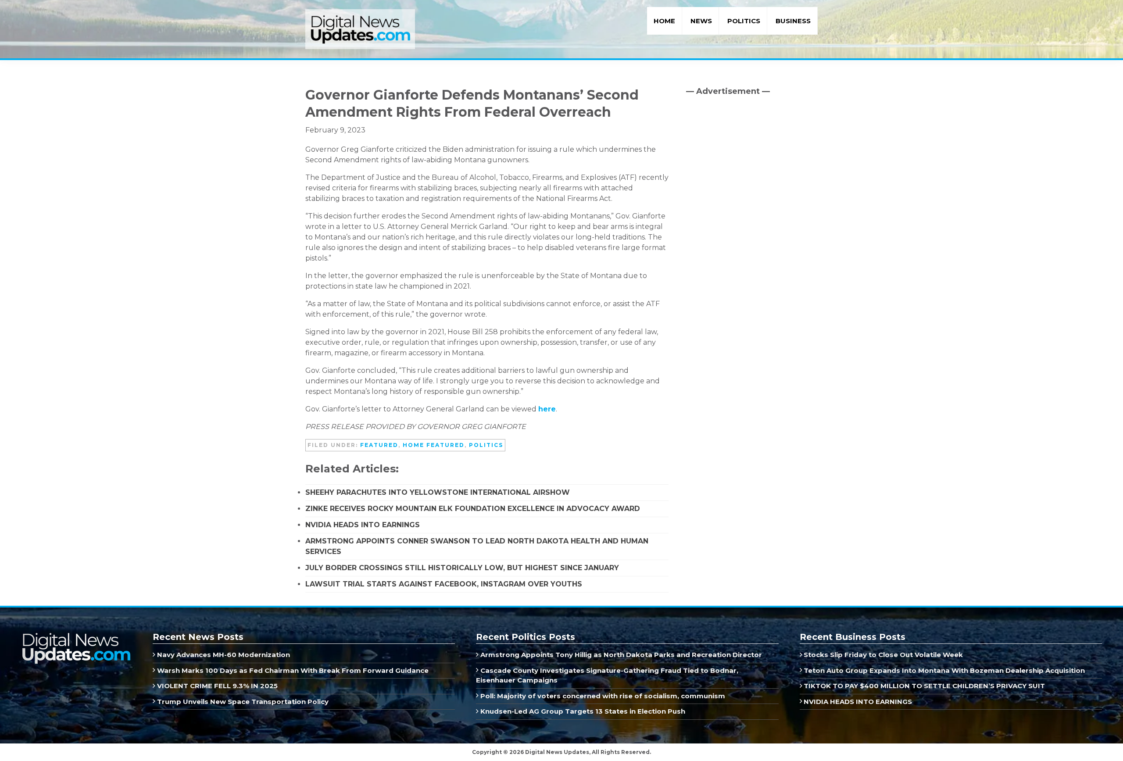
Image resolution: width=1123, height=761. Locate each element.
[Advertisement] (752, 177)
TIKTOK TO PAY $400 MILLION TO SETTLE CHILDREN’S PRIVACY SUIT (923, 686)
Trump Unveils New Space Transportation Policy (242, 701)
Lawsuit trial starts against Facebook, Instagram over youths (443, 584)
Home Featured (434, 445)
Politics (486, 445)
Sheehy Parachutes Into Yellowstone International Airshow (437, 492)
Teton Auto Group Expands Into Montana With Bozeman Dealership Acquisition (943, 670)
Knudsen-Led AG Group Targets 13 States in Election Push (582, 711)
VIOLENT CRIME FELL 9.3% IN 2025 (216, 686)
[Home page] (76, 636)
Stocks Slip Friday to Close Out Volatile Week (882, 654)
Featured (379, 445)
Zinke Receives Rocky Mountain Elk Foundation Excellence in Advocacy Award (472, 508)
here (547, 409)
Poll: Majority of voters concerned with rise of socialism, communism (602, 696)
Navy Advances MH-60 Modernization (222, 654)
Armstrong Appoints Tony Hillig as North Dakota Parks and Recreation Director (620, 654)
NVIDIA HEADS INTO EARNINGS (362, 525)
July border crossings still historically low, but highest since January (462, 568)
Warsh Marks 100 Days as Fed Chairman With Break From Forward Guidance (292, 670)
